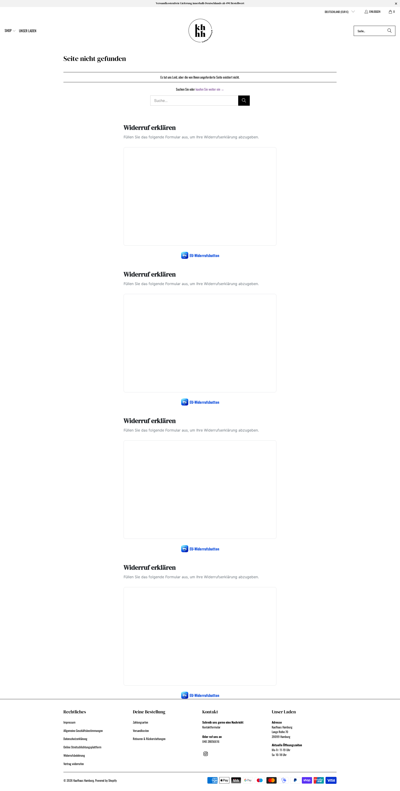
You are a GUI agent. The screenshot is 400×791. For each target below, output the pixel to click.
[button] (10, 30)
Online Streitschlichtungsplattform (82, 747)
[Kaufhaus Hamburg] (200, 31)
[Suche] (389, 31)
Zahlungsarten (140, 722)
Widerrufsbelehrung (74, 755)
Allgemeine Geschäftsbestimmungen (83, 730)
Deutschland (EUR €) (337, 12)
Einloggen (374, 11)
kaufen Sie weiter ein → (210, 89)
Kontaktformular (211, 727)
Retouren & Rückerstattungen (149, 738)
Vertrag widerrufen (73, 763)
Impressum (69, 722)
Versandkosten (141, 730)
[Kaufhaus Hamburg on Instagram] (205, 753)
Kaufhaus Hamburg (83, 780)
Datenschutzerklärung (75, 738)
